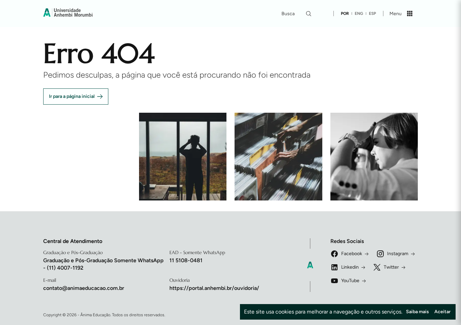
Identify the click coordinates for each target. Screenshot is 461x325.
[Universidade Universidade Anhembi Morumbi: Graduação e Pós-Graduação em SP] (67, 13)
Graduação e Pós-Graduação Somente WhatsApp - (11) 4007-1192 (103, 264)
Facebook (351, 253)
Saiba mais (417, 312)
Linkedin (350, 267)
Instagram (397, 253)
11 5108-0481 (185, 260)
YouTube (350, 280)
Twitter (391, 267)
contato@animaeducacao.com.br (83, 288)
